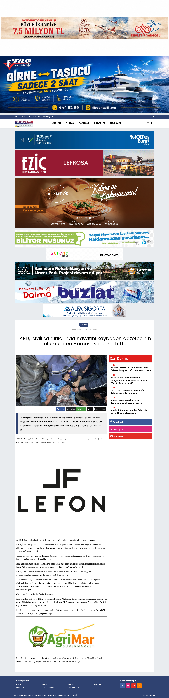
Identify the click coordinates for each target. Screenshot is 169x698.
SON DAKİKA (35, 116)
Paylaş (61, 409)
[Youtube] (133, 685)
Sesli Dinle (100, 409)
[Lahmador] (84, 202)
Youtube (118, 436)
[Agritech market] (61, 635)
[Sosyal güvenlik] (84, 238)
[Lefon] (61, 490)
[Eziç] (84, 163)
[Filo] (84, 84)
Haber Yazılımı (149, 695)
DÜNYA (70, 123)
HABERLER (99, 123)
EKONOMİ (84, 123)
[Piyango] (84, 28)
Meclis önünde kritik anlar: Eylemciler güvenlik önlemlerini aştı (129, 411)
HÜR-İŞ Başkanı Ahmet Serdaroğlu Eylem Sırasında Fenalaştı (128, 391)
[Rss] (139, 685)
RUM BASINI (116, 123)
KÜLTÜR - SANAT (48, 687)
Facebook (117, 422)
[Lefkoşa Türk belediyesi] (84, 270)
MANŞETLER (49, 116)
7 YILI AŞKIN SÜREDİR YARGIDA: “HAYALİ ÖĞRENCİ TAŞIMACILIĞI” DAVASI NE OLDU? (131, 369)
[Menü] (148, 123)
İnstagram (119, 429)
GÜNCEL (56, 123)
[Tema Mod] (152, 123)
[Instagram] (128, 685)
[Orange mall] (84, 254)
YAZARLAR (21, 116)
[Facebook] (122, 685)
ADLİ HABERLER (73, 687)
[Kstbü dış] (84, 139)
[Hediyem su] (84, 291)
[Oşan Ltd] (84, 310)
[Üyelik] (153, 116)
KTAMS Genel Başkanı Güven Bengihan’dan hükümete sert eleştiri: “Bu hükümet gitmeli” (130, 380)
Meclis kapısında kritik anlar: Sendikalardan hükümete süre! (127, 401)
